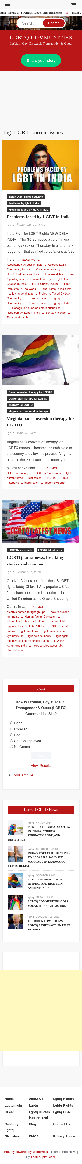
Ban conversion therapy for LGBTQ (30, 392)
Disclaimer (13, 1136)
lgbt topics (35, 478)
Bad (17, 734)
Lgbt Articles (37, 626)
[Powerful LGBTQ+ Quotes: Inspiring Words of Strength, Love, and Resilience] (15, 827)
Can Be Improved (27, 740)
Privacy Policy (64, 1136)
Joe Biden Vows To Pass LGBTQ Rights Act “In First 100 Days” (49, 925)
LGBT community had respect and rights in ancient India (45, 884)
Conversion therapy (48, 269)
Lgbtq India (13, 1105)
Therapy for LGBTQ (21, 405)
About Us (36, 1098)
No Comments (25, 746)
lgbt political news (39, 636)
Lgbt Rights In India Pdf (56, 289)
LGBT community (18, 473)
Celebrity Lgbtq (11, 1127)
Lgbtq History (63, 1098)
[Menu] (6, 4)
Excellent (21, 728)
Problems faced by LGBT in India (39, 216)
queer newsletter (55, 482)
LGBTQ (51, 478)
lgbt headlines (29, 631)
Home (9, 1098)
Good (18, 722)
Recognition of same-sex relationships (36, 308)
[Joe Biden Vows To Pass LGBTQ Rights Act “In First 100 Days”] (15, 921)
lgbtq (11, 224)
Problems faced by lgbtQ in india (29, 209)
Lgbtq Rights (63, 1105)
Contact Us (61, 1124)
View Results (41, 765)
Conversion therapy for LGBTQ (28, 398)
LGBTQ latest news (50, 550)
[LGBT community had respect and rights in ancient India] (15, 879)
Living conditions (22, 293)
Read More (31, 259)
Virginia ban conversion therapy (28, 411)
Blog (32, 1124)
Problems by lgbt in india (24, 203)
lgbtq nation (31, 482)
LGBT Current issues (45, 284)
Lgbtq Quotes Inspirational (39, 1114)
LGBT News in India (21, 550)
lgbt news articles (55, 631)
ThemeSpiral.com (43, 1157)
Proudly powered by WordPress (26, 1151)
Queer (9, 1111)
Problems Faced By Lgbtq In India (48, 303)
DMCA (34, 1136)
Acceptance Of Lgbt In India (24, 264)
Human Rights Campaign (40, 616)
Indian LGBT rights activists (26, 197)
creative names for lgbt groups (26, 612)
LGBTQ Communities (41, 37)
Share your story (41, 60)
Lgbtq (33, 1105)
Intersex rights (54, 274)
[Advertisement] (41, 94)
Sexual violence (55, 312)
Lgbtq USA (61, 1111)
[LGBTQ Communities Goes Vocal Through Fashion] (15, 901)
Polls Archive (23, 775)
